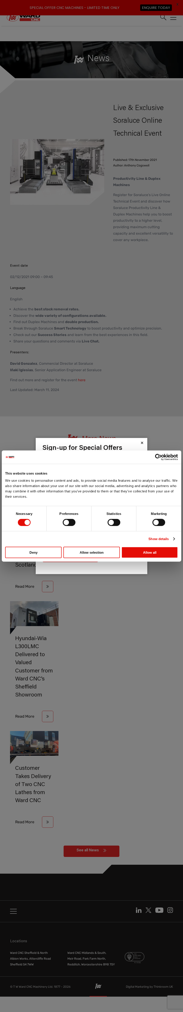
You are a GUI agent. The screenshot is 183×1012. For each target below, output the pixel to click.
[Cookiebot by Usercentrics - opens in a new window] (158, 457)
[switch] (69, 522)
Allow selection (92, 552)
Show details (158, 539)
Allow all (149, 552)
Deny (33, 552)
